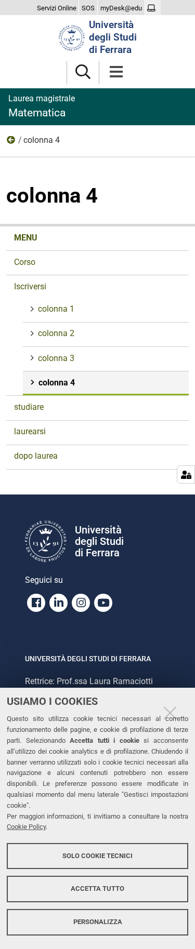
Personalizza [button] (97, 922)
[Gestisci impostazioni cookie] (186, 474)
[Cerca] (83, 72)
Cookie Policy (26, 827)
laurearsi (30, 431)
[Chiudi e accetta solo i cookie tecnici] (170, 712)
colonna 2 (56, 333)
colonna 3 (56, 358)
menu (25, 238)
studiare (29, 407)
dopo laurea (36, 456)
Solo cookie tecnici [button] (97, 856)
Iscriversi (11, 142)
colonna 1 (56, 309)
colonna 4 (56, 382)
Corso (24, 262)
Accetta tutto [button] (97, 888)
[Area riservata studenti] (152, 8)
